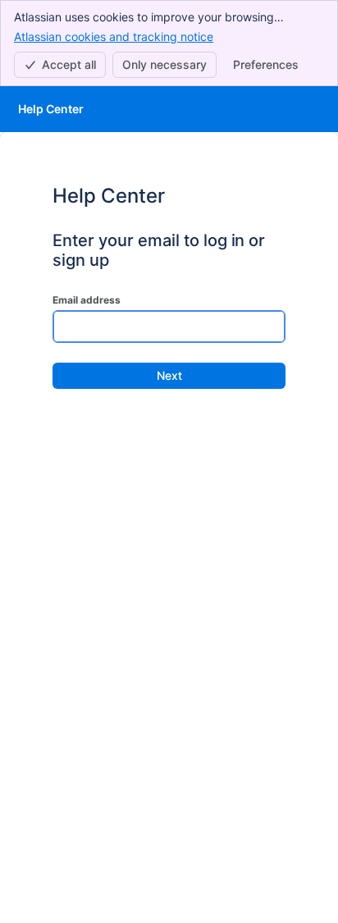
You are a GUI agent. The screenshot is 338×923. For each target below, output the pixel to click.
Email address (87, 300)
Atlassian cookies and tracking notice (113, 36)
